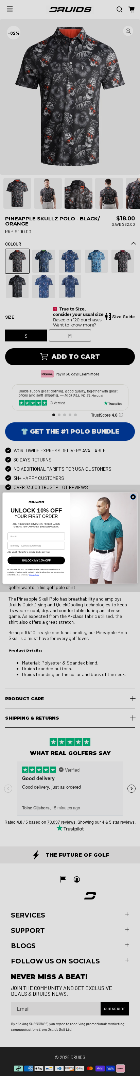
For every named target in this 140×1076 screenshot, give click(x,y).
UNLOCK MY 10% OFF (36, 560)
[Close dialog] (133, 497)
